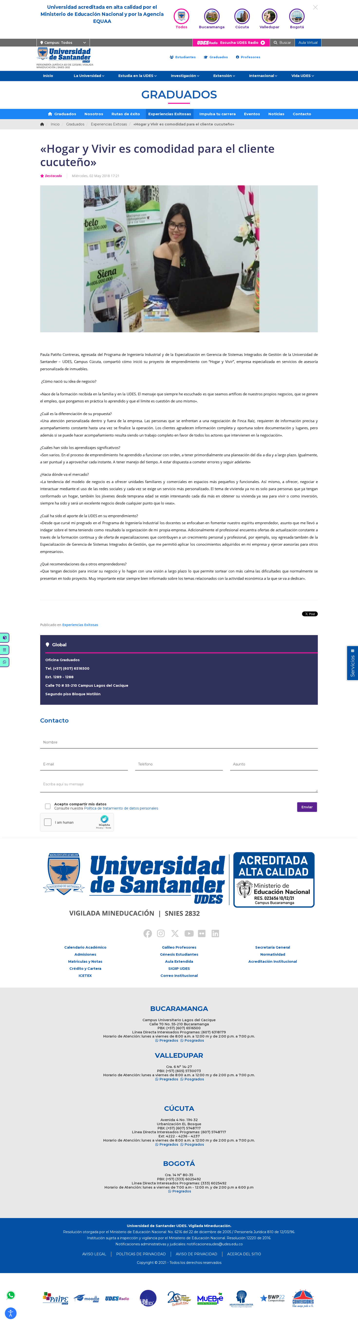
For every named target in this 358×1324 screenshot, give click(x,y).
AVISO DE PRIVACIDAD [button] (196, 1254)
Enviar (307, 807)
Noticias (276, 114)
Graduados (218, 57)
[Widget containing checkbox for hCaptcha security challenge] (77, 822)
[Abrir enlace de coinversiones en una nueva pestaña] (303, 1298)
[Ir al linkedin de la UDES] (213, 934)
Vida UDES (301, 76)
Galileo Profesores (179, 947)
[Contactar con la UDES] (11, 1295)
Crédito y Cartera (85, 968)
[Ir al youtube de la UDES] (185, 934)
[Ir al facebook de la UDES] (145, 934)
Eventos (252, 114)
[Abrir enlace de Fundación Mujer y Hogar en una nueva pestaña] (179, 1298)
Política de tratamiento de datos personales (121, 808)
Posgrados (194, 1040)
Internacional (261, 76)
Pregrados (169, 1040)
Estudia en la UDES (135, 76)
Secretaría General (272, 947)
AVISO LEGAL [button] (94, 1254)
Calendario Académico (85, 947)
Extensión (222, 76)
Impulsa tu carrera (217, 114)
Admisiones (85, 954)
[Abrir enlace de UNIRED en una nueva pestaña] (148, 1298)
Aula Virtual (308, 42)
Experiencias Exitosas (169, 114)
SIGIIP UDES (179, 968)
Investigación (183, 76)
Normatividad (272, 954)
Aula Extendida (179, 961)
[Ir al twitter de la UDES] (172, 934)
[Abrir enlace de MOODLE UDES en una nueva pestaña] (86, 1298)
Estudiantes (185, 57)
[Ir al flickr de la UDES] (199, 934)
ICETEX (85, 975)
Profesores (250, 57)
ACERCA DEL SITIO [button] (244, 1254)
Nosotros (94, 114)
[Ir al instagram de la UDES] (158, 934)
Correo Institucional (179, 975)
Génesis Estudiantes (179, 954)
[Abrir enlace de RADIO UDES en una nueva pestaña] (117, 1298)
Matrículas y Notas (85, 961)
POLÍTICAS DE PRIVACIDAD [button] (141, 1254)
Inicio (48, 76)
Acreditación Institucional (272, 961)
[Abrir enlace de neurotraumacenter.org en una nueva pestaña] (241, 1298)
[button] (11, 1313)
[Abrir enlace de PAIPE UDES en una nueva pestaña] (55, 1298)
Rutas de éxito (126, 114)
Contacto (302, 114)
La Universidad (87, 76)
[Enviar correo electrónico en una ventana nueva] (215, 1244)
